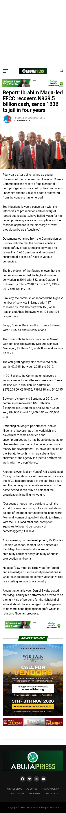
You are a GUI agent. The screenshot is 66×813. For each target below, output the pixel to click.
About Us (31, 788)
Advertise (34, 793)
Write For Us (14, 788)
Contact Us (51, 793)
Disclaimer (17, 793)
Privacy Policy (50, 788)
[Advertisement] (33, 33)
